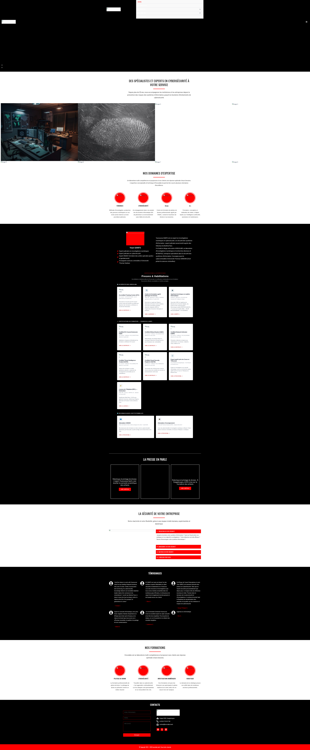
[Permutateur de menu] (199, 9)
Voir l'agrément (150, 314)
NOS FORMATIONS (142, 13)
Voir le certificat (125, 310)
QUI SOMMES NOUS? (142, 5)
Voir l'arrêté (175, 314)
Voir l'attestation (177, 376)
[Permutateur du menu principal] (306, 22)
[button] (155, 65)
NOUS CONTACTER (142, 17)
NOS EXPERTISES (141, 9)
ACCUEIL (140, 2)
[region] (155, 36)
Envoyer (136, 735)
